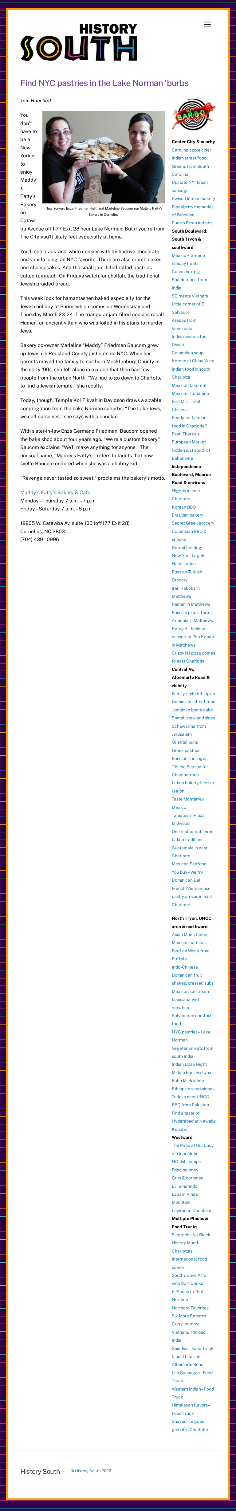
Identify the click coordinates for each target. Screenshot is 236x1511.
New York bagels (188, 555)
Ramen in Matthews (191, 604)
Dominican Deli (186, 880)
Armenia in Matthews (192, 620)
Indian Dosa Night (189, 1064)
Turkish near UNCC (190, 1096)
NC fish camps (186, 1161)
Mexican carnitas (189, 942)
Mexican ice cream (190, 991)
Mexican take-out (189, 385)
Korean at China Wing (193, 360)
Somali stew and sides (193, 717)
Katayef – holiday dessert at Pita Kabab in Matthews (193, 636)
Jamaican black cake (192, 709)
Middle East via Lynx (191, 1072)
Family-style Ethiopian (193, 693)
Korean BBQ (184, 507)
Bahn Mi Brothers (188, 1080)
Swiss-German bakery (193, 198)
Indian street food (189, 157)
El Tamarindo (184, 1186)
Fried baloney (185, 1169)
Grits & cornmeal (188, 1177)
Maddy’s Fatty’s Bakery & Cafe (55, 492)
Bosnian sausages (189, 758)
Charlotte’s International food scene (189, 1259)
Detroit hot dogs (187, 547)
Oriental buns (185, 742)
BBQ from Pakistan (190, 1104)
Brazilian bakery (187, 515)
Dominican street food (193, 701)
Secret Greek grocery (193, 523)
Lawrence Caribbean (192, 1210)
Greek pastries (186, 750)
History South (87, 1471)
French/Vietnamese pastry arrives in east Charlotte (192, 896)
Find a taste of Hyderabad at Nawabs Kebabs (194, 1121)
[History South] (79, 58)
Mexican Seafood (189, 863)
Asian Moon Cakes (190, 934)
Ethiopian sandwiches (193, 1088)
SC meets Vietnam (190, 295)
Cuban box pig (186, 271)
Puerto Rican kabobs (192, 222)
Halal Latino (184, 563)
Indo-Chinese (185, 967)
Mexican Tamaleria (190, 393)
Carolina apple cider (191, 150)
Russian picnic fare (190, 612)
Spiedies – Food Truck (193, 1348)
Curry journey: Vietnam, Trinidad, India (189, 1332)
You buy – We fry (187, 872)
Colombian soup (187, 352)
